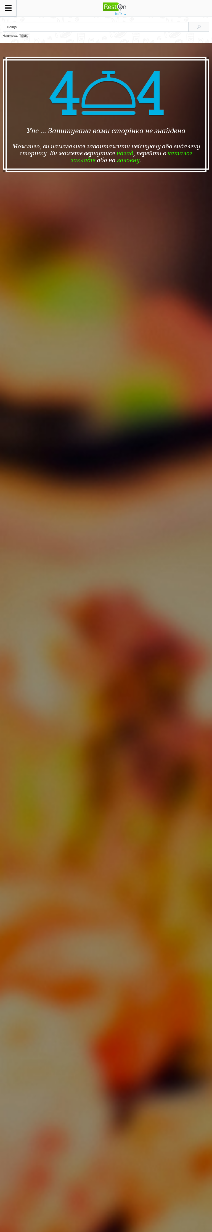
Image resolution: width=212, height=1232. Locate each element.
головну (128, 160)
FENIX (24, 36)
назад (124, 153)
